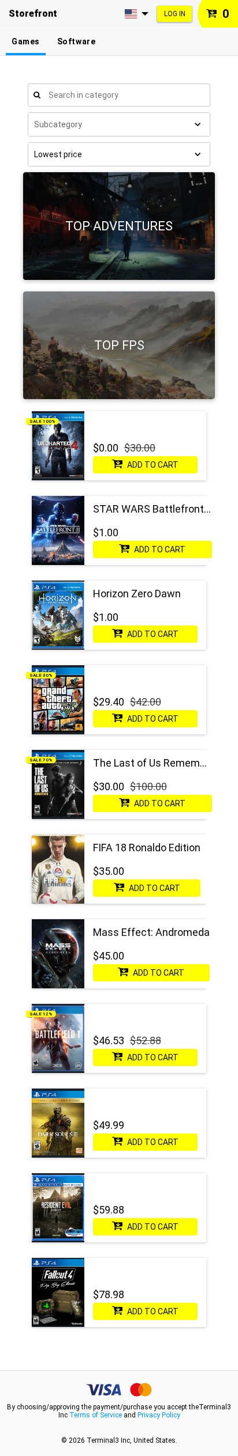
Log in (174, 14)
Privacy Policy (158, 1415)
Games (26, 41)
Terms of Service (95, 1415)
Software (76, 41)
